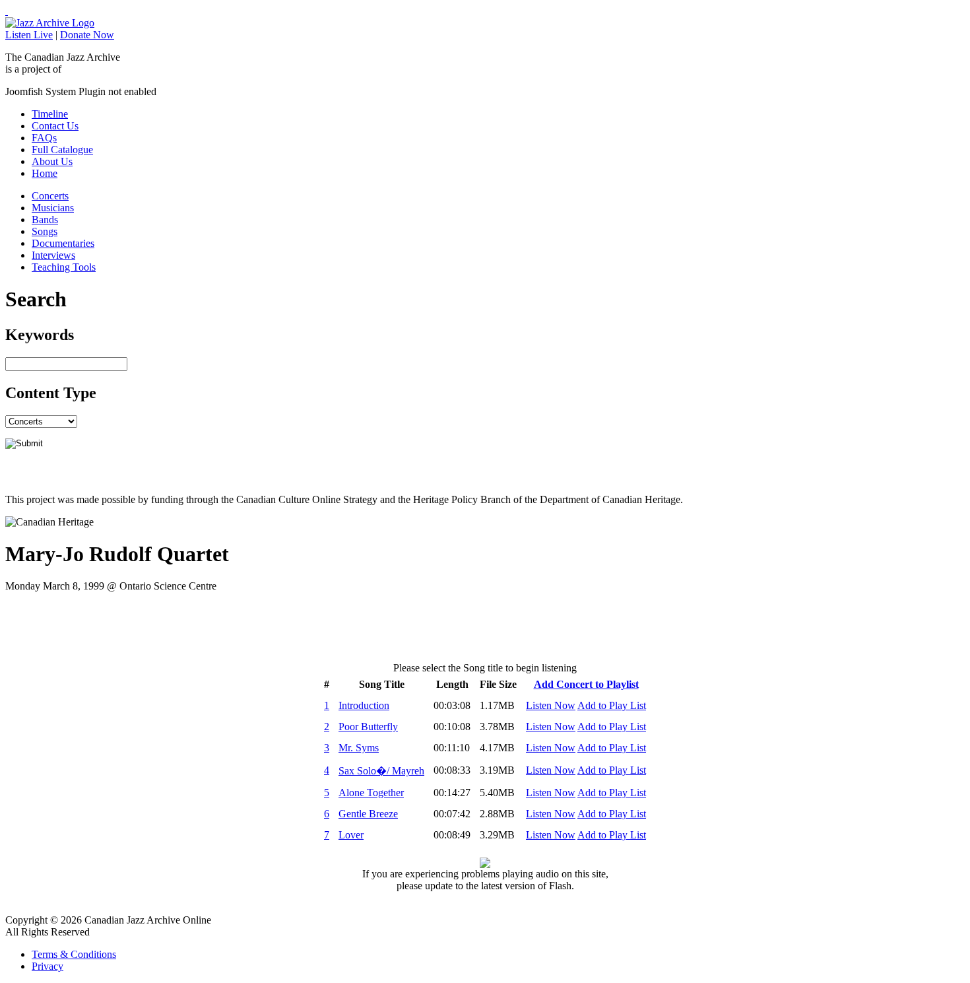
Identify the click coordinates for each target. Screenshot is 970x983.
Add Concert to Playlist (586, 684)
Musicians (53, 207)
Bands (45, 219)
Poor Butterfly (368, 726)
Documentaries (63, 243)
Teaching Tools (64, 267)
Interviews (53, 255)
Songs (44, 231)
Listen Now (550, 705)
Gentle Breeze (368, 813)
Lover (351, 834)
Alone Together (371, 792)
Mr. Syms (359, 747)
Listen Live (29, 34)
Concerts (50, 195)
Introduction (364, 705)
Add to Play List (611, 705)
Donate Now (87, 34)
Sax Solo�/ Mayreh (381, 770)
